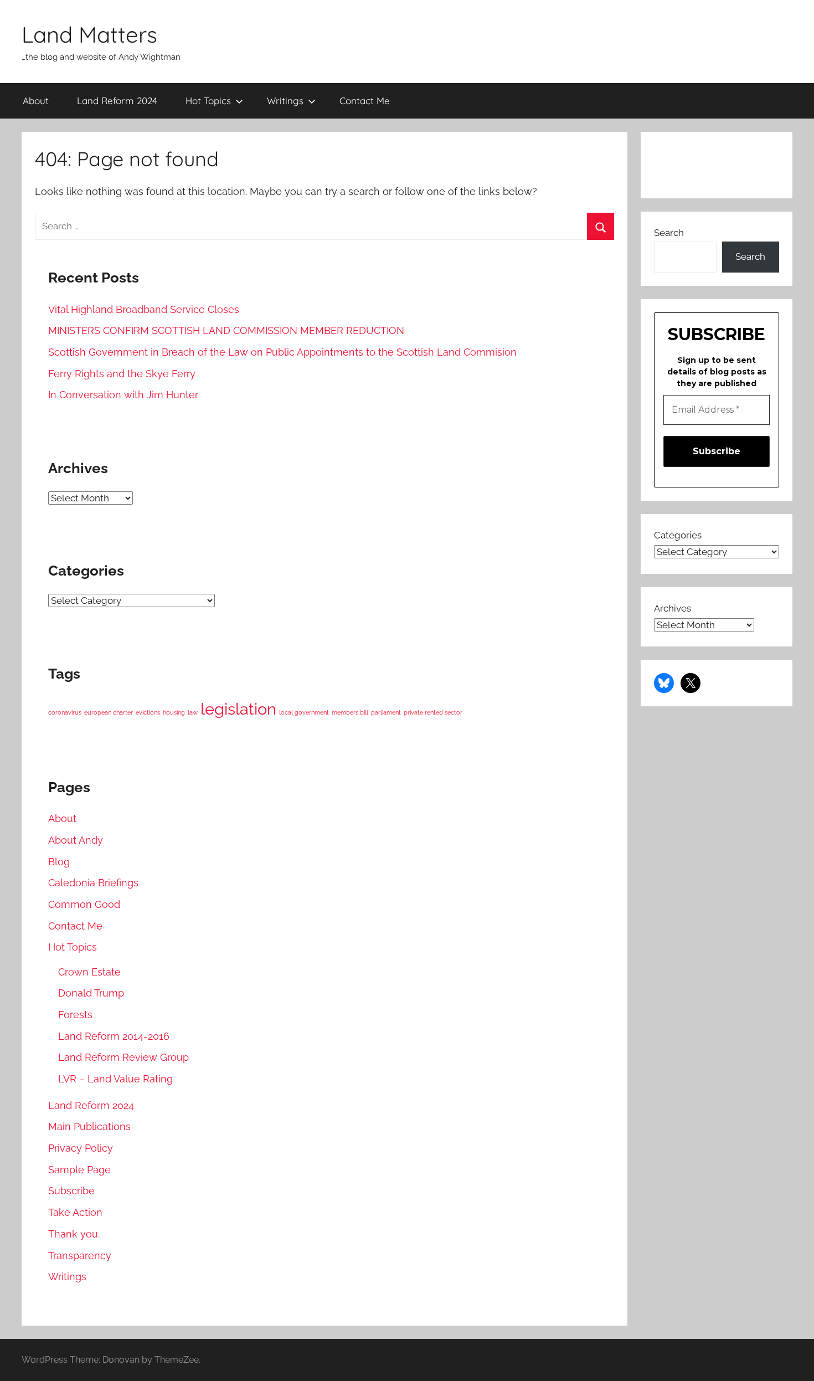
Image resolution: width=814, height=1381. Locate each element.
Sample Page (79, 1169)
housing (174, 712)
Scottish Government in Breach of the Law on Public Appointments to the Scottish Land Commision (282, 352)
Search (669, 232)
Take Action (75, 1212)
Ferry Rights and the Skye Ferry (121, 373)
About (36, 100)
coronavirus (64, 712)
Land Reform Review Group (123, 1057)
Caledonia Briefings (93, 883)
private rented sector (433, 712)
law (193, 712)
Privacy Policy (80, 1148)
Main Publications (89, 1126)
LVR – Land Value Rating (115, 1079)
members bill (350, 712)
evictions (148, 712)
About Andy (75, 840)
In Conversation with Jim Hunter (123, 395)
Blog (59, 861)
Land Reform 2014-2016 (113, 1036)
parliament (386, 712)
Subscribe (71, 1191)
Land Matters (89, 34)
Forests (75, 1014)
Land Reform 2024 (117, 100)
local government (304, 712)
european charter (108, 712)
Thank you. (74, 1234)
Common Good (84, 904)
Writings (285, 100)
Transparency (79, 1255)
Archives (672, 608)
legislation (238, 708)
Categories (678, 535)
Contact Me (364, 100)
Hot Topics (208, 100)
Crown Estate (89, 972)
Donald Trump (91, 993)
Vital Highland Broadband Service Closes (143, 309)
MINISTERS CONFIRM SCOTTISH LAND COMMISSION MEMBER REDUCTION (226, 330)
